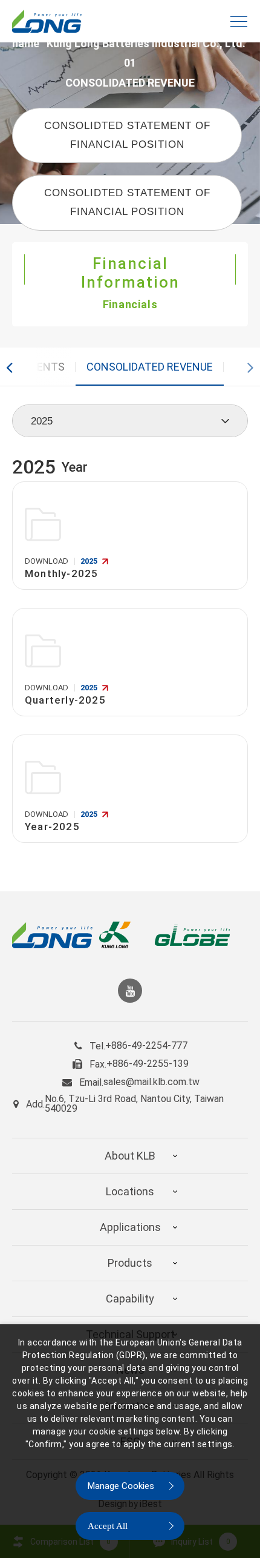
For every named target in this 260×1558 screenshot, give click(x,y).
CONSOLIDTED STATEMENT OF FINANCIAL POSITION (127, 135)
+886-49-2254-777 (146, 1046)
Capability (130, 1298)
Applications (130, 1227)
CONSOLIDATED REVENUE (149, 366)
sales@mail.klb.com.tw (151, 1082)
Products (130, 1262)
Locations (130, 1191)
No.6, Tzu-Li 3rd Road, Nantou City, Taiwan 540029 (134, 1104)
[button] (13, 366)
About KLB (130, 1155)
